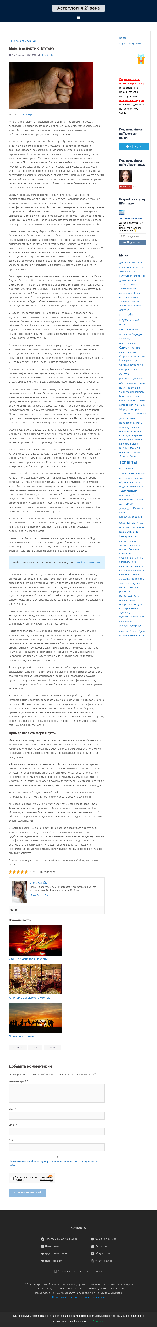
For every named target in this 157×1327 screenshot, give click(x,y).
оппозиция (125, 439)
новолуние (137, 301)
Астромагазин (103, 1260)
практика (135, 347)
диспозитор (138, 527)
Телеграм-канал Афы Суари (61, 1239)
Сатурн (124, 347)
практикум (125, 527)
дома (129, 504)
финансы (134, 284)
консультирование (130, 516)
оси (138, 427)
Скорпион (124, 356)
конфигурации (127, 540)
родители (124, 591)
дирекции (124, 309)
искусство (124, 387)
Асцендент (138, 334)
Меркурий (126, 409)
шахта (122, 531)
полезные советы (131, 267)
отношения (137, 383)
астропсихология (128, 404)
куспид (131, 427)
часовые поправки (129, 545)
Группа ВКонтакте (55, 1253)
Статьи (31, 40)
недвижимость (127, 499)
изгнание (137, 262)
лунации (139, 305)
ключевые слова (128, 443)
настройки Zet (127, 495)
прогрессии (138, 356)
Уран (136, 409)
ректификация (127, 378)
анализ (134, 536)
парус (132, 599)
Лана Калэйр (17, 40)
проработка (128, 314)
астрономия (126, 468)
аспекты (17, 1047)
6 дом (140, 378)
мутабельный (138, 486)
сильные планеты (129, 574)
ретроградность (129, 595)
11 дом (136, 292)
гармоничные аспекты (132, 635)
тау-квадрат (125, 583)
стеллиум (124, 570)
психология (125, 431)
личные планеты (129, 271)
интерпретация (128, 587)
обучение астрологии (132, 482)
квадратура (125, 620)
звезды (123, 512)
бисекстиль (125, 395)
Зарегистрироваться (131, 43)
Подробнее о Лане (40, 895)
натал (131, 522)
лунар (136, 583)
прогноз (123, 549)
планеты (138, 478)
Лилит (122, 456)
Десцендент (125, 508)
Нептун (124, 276)
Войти (123, 38)
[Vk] (11, 910)
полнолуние (126, 452)
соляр (122, 578)
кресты (138, 435)
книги (137, 452)
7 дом (122, 490)
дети (121, 262)
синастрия (125, 400)
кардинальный (127, 351)
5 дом (128, 262)
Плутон (52, 1047)
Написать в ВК (53, 1260)
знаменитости (127, 413)
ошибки (131, 579)
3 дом (136, 395)
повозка (123, 599)
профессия (125, 422)
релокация (132, 360)
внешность (138, 439)
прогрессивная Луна (130, 604)
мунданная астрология (132, 616)
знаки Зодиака (127, 561)
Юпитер (138, 508)
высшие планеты (129, 448)
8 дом (133, 631)
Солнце (124, 365)
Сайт (12, 1140)
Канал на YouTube (105, 1239)
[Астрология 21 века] (78, 8)
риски (130, 305)
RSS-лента (100, 1246)
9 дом (129, 553)
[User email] (16, 910)
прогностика (130, 625)
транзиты (127, 473)
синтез (124, 374)
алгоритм (138, 400)
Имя (12, 1109)
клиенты (124, 631)
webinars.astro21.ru (88, 562)
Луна (131, 418)
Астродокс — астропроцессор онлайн (80, 1271)
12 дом (141, 631)
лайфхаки (135, 276)
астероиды (125, 338)
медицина (132, 531)
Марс (35, 1047)
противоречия (127, 342)
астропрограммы (128, 297)
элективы (124, 301)
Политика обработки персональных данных (78, 1297)
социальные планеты (131, 557)
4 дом (140, 522)
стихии (137, 431)
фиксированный (128, 608)
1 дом (142, 404)
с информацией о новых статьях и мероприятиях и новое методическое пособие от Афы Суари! (132, 96)
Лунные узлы (126, 612)
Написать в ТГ (53, 1246)
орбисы (131, 456)
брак (122, 523)
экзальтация (137, 570)
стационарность (134, 391)
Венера (124, 536)
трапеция (132, 490)
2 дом (141, 579)
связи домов (126, 435)
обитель (124, 383)
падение (124, 486)
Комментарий (18, 1081)
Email (13, 1124)
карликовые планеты (131, 565)
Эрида (122, 305)
